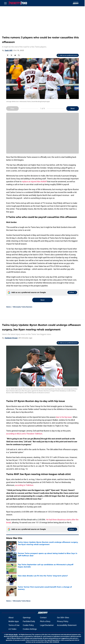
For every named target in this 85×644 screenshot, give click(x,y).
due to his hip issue (64, 417)
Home (8, 307)
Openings (27, 617)
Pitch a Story (45, 621)
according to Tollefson (24, 485)
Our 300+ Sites (63, 617)
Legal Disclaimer (47, 625)
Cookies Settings (30, 629)
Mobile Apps (13, 621)
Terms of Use (13, 625)
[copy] (18, 55)
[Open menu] (5, 3)
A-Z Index (12, 629)
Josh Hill (8, 50)
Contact (43, 617)
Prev (12, 108)
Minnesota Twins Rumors (22, 307)
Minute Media (13, 634)
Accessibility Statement (66, 625)
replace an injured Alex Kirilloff (34, 181)
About (10, 617)
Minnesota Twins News (21, 601)
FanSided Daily (29, 621)
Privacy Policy (62, 621)
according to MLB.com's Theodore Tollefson (24, 434)
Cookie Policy (28, 625)
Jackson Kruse (11, 338)
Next (73, 108)
